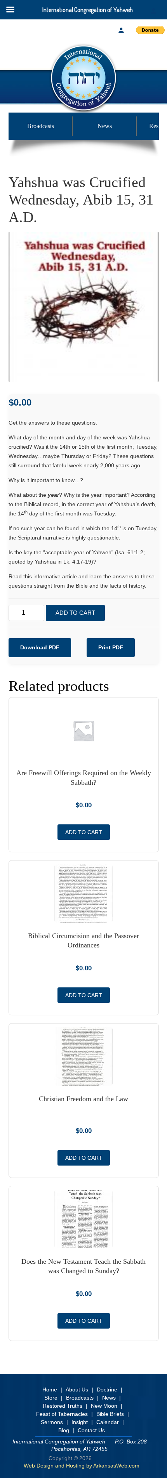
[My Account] (121, 30)
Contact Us (91, 1430)
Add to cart (75, 612)
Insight (79, 1422)
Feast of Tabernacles (62, 1414)
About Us (77, 1389)
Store (50, 1398)
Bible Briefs (110, 1414)
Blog (63, 1430)
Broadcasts (40, 126)
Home (49, 1389)
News (104, 126)
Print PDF (110, 647)
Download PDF (39, 647)
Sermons (52, 1422)
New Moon (104, 1406)
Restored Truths (62, 1406)
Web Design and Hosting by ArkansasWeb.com (81, 1465)
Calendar (107, 1422)
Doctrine (107, 1389)
